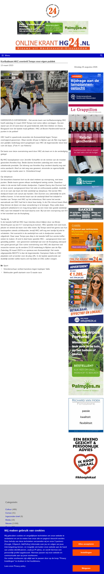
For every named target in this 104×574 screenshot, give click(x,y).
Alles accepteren (86, 544)
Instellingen (86, 552)
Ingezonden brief (12, 516)
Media (8, 520)
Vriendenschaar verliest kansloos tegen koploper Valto (27, 269)
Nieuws (8, 523)
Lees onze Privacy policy (14, 566)
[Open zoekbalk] (101, 55)
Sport (6, 266)
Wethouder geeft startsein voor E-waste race (23, 272)
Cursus (8, 513)
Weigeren (86, 568)
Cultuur (8, 509)
